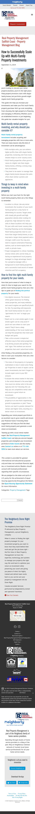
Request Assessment (17, 24)
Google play (24, 782)
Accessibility (10, 795)
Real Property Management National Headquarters (17, 638)
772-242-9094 (20, 8)
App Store (12, 782)
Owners (22, 5)
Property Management (18, 490)
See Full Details (12, 595)
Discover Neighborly (16, 768)
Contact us (9, 446)
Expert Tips (29, 5)
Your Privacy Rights (17, 797)
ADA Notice (22, 693)
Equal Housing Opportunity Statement (18, 483)
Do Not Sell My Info (21, 795)
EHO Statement (17, 640)
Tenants (15, 5)
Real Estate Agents (17, 635)
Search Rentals (7, 5)
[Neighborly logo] (17, 2)
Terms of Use (12, 793)
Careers (17, 631)
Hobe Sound (14, 444)
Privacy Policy (21, 793)
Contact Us (17, 633)
